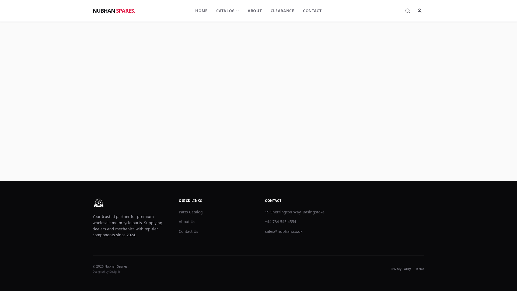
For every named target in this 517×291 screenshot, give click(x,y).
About (255, 10)
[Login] (419, 11)
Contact (312, 10)
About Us (187, 221)
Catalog (225, 10)
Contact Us (188, 231)
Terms (420, 269)
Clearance (282, 10)
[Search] (408, 11)
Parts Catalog (191, 211)
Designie (115, 271)
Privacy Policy (401, 269)
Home (201, 10)
